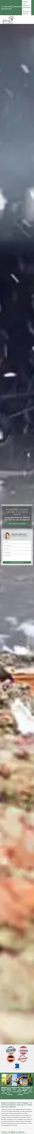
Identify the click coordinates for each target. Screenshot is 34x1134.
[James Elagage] (8, 19)
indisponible (6, 6)
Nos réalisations (17, 523)
